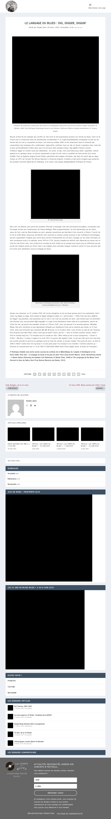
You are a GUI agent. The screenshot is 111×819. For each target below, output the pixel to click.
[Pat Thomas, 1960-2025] (10, 708)
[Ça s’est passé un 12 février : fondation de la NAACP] (10, 716)
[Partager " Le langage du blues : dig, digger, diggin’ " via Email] (74, 374)
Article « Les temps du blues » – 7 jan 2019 (66, 445)
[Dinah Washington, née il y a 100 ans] (19, 434)
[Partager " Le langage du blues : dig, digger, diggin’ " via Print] (78, 374)
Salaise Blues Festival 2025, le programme (29, 724)
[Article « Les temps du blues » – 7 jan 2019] (68, 434)
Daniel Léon (41, 27)
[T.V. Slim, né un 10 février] (10, 734)
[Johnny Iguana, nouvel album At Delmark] (10, 743)
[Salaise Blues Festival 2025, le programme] (10, 725)
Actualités (65, 27)
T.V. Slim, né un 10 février (23, 733)
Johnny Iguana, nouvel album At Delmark (29, 742)
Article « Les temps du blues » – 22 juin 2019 (90, 445)
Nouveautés (12, 484)
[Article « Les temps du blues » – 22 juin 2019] (92, 434)
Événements (12, 479)
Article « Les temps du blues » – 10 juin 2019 (41, 445)
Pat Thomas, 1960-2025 (23, 706)
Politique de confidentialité (70, 814)
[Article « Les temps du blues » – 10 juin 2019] (43, 434)
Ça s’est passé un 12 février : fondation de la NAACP (33, 715)
